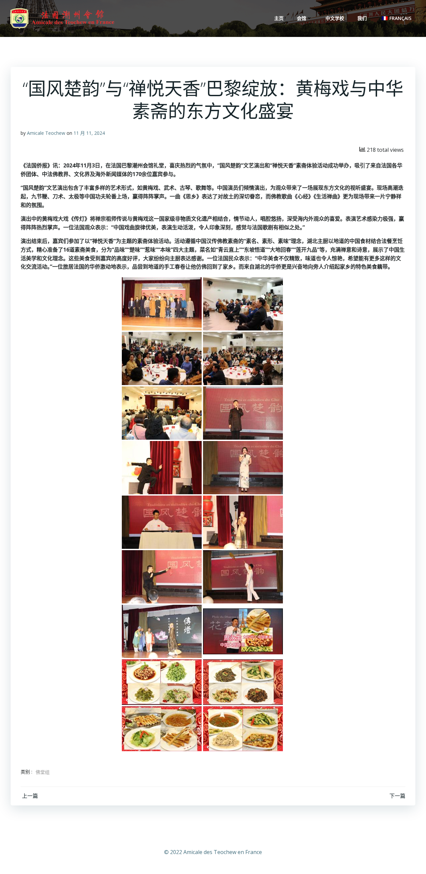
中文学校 (334, 18)
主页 (279, 18)
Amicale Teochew (46, 133)
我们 (362, 18)
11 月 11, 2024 (89, 133)
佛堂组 (43, 772)
